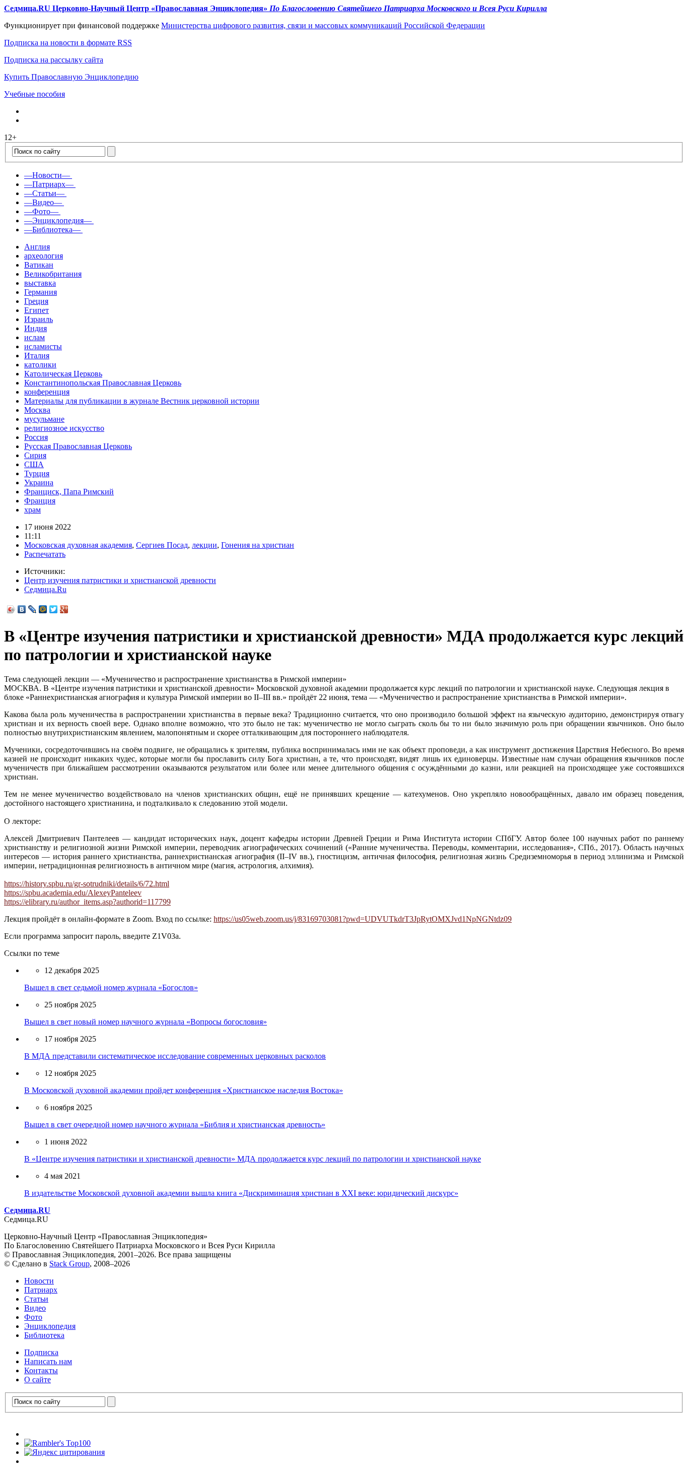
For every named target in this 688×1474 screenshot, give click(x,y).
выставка (40, 283)
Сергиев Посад (162, 545)
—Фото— (41, 211)
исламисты (43, 346)
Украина (38, 482)
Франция (39, 500)
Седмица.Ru (45, 589)
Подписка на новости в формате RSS (68, 42)
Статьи (36, 1299)
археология (43, 255)
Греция (36, 301)
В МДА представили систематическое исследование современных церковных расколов (175, 1056)
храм (32, 509)
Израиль (38, 319)
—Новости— (47, 175)
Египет (36, 310)
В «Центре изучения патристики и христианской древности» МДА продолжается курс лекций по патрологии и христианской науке (252, 1159)
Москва (37, 410)
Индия (35, 328)
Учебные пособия (34, 94)
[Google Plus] (64, 609)
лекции (204, 545)
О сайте (37, 1379)
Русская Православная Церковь (78, 446)
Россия (36, 437)
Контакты (41, 1370)
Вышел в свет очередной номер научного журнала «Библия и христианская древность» (174, 1124)
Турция (36, 473)
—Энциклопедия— (58, 220)
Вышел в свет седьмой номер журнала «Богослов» (111, 987)
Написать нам (48, 1361)
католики (40, 364)
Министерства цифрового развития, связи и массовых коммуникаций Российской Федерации (323, 25)
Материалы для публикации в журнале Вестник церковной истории (141, 401)
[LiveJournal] (32, 609)
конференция (47, 392)
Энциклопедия (50, 1326)
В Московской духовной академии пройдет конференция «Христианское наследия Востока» (183, 1090)
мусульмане (44, 419)
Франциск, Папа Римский (69, 491)
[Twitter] (53, 609)
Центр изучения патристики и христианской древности (120, 580)
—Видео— (43, 202)
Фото (33, 1317)
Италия (36, 355)
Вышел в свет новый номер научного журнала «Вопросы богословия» (145, 1021)
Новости (39, 1280)
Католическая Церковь (63, 373)
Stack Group (69, 1263)
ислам (34, 337)
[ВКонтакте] (22, 609)
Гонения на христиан (257, 545)
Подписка (41, 1352)
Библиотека (44, 1335)
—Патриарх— (49, 184)
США (34, 464)
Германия (40, 292)
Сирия (35, 455)
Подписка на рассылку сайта (53, 59)
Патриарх (40, 1290)
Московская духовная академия (78, 545)
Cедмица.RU (27, 1210)
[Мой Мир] (43, 609)
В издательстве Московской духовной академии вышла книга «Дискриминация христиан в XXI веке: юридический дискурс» (241, 1193)
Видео (35, 1308)
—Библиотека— (52, 229)
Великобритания (53, 274)
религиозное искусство (64, 428)
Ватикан (38, 265)
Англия (37, 246)
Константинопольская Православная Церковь (102, 382)
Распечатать (44, 554)
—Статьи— (44, 193)
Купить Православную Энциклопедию (71, 77)
